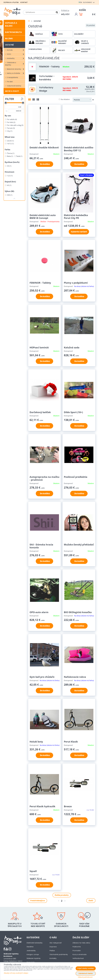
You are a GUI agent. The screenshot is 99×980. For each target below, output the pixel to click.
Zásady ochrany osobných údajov (16, 973)
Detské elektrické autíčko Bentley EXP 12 (78, 149)
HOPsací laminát (39, 347)
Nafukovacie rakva (75, 676)
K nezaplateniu (12, 77)
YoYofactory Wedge (46, 89)
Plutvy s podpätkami (76, 282)
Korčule (9, 50)
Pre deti (9, 81)
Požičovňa (77, 947)
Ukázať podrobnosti (85, 977)
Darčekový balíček (40, 412)
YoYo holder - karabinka (47, 78)
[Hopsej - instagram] (10, 950)
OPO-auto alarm (39, 612)
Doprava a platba (11, 2)
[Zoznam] (33, 100)
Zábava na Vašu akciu (81, 943)
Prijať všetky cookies (85, 968)
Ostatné (9, 44)
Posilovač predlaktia (75, 476)
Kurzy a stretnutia (79, 954)
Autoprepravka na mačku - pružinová (44, 478)
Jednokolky (31, 950)
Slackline (30, 947)
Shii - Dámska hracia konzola (41, 546)
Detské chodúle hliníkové (44, 147)
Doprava (53, 947)
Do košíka (44, 164)
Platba (52, 950)
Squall (33, 871)
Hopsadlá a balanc (11, 24)
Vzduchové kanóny (13, 86)
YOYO (8, 54)
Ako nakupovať (55, 943)
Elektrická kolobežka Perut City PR (76, 217)
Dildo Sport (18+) (73, 412)
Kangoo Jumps (33, 954)
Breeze (68, 806)
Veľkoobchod (78, 958)
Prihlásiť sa (65, 10)
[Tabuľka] (37, 100)
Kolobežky (10, 58)
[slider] (6, 103)
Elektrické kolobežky (34, 943)
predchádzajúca (37, 900)
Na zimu (9, 38)
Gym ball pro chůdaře (42, 676)
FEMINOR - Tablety (49, 66)
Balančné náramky (13, 69)
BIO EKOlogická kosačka (78, 612)
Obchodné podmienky (59, 954)
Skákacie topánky (34, 958)
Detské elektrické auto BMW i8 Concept (43, 217)
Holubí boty (36, 741)
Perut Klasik (71, 741)
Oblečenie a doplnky (10, 63)
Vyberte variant (79, 231)
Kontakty (53, 958)
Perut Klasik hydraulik (42, 806)
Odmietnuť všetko (86, 973)
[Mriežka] (29, 100)
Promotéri (77, 950)
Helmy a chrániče (13, 73)
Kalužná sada (71, 347)
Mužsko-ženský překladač (79, 544)
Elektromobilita (13, 32)
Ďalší (91, 900)
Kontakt (24, 2)
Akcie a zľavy (12, 91)
